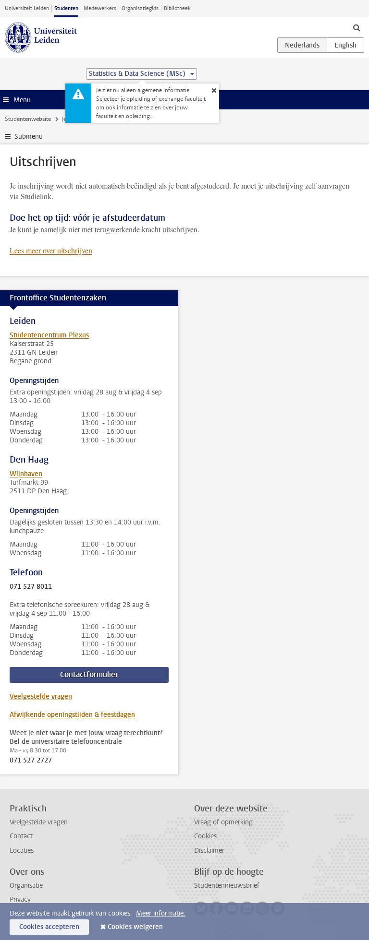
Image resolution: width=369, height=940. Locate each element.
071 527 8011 (31, 587)
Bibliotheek (177, 8)
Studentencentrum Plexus (49, 335)
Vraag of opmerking (223, 822)
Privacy (20, 899)
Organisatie (26, 885)
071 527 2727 (31, 760)
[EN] (345, 45)
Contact (21, 836)
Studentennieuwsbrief (226, 885)
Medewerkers (100, 8)
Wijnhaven (26, 473)
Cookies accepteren (49, 926)
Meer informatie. (160, 913)
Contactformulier (89, 674)
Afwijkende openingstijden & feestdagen (72, 714)
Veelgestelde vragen (41, 696)
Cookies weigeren (135, 926)
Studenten (66, 8)
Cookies (205, 836)
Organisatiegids (140, 8)
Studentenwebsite (28, 119)
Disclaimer (209, 850)
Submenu (28, 136)
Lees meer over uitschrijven (51, 250)
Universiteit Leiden (27, 8)
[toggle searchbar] (356, 27)
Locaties (22, 850)
